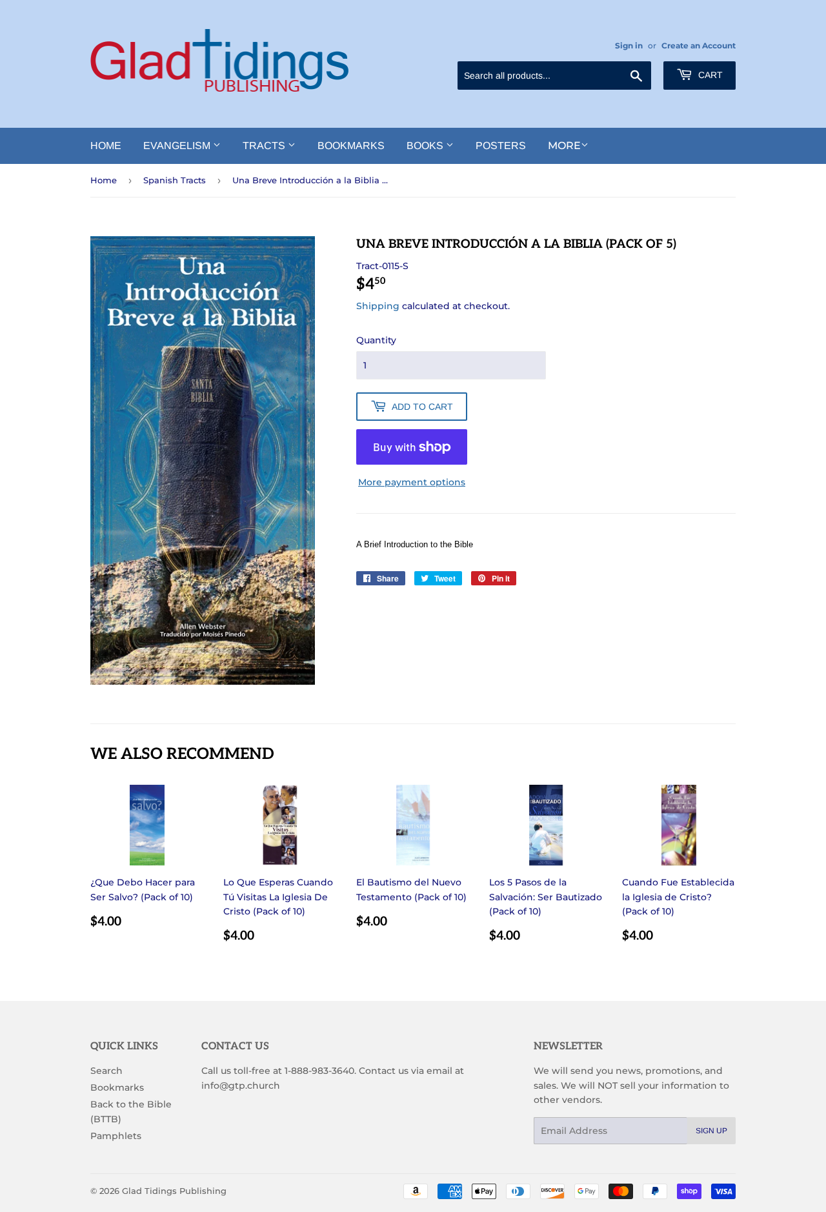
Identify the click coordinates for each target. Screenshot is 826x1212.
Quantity (376, 340)
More (564, 145)
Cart (709, 75)
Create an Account (698, 45)
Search (106, 1070)
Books (426, 145)
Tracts (265, 145)
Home (105, 145)
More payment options (411, 482)
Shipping (377, 306)
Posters (501, 145)
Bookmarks (351, 145)
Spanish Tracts (174, 180)
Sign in (629, 45)
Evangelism (178, 145)
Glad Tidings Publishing (174, 1191)
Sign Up (711, 1130)
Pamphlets (115, 1136)
